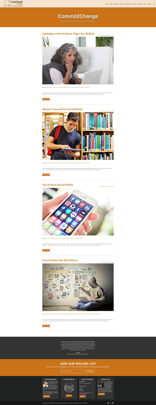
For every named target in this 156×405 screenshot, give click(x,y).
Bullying (49, 87)
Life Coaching (68, 87)
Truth (86, 87)
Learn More (46, 99)
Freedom (59, 162)
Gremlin (57, 87)
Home (107, 4)
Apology (46, 87)
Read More (46, 396)
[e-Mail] (110, 403)
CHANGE (81, 387)
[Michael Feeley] (13, 3)
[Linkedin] (108, 403)
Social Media (82, 87)
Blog (121, 4)
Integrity (64, 87)
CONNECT (82, 396)
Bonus (134, 4)
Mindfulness (67, 238)
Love (87, 314)
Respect (77, 87)
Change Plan (46, 314)
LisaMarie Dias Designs (73, 403)
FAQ (144, 4)
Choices (55, 162)
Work (88, 87)
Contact (149, 4)
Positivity (74, 87)
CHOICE (81, 389)
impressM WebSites (84, 403)
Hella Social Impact (69, 314)
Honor (60, 87)
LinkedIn (63, 238)
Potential (76, 162)
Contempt (55, 314)
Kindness (78, 314)
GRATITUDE (82, 390)
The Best (99, 314)
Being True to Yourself (48, 162)
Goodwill (53, 87)
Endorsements (128, 4)
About (111, 4)
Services (116, 4)
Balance (46, 238)
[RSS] (113, 403)
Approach (139, 4)
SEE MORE (69, 395)
